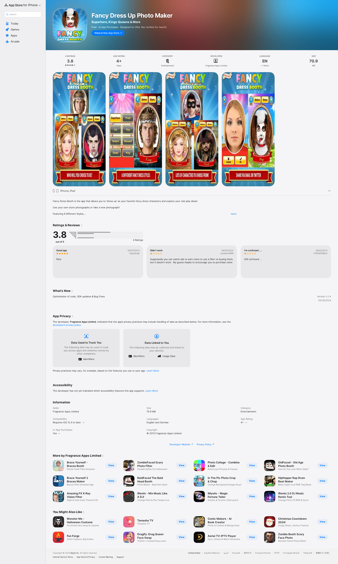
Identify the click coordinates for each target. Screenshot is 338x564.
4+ (242, 422)
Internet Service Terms (63, 557)
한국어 (277, 553)
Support (120, 557)
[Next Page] (334, 481)
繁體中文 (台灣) (322, 553)
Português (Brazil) (291, 553)
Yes (55, 433)
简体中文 (248, 553)
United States (194, 553)
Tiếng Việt (307, 553)
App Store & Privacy (86, 557)
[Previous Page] (49, 481)
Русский (236, 553)
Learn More (152, 370)
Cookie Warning (106, 557)
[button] (23, 23)
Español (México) (212, 553)
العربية (226, 553)
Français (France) (263, 553)
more (233, 213)
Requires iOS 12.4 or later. (67, 422)
